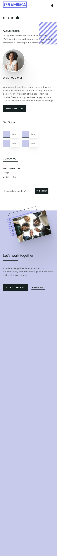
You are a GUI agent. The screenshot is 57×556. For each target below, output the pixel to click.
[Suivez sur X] (25, 134)
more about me (14, 108)
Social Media (9, 176)
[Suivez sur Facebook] (6, 134)
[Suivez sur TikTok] (6, 143)
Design (6, 172)
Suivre (14, 134)
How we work (38, 287)
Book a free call (15, 287)
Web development (12, 168)
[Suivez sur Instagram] (25, 143)
